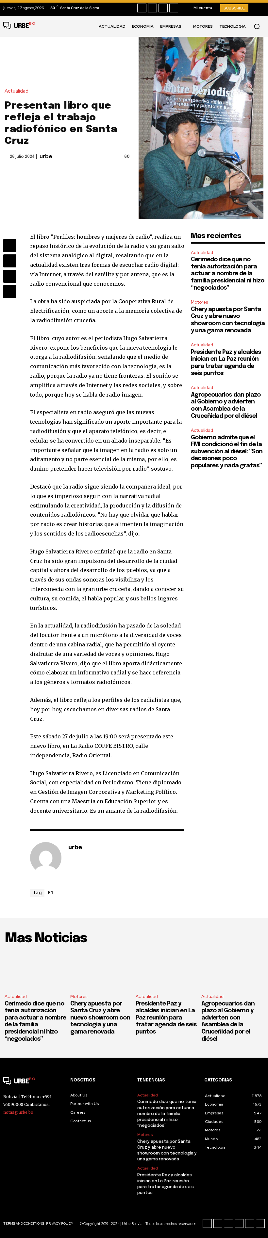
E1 (51, 892)
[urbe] (45, 857)
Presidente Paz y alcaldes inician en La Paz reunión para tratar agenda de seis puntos (166, 1018)
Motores (199, 302)
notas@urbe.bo (18, 1112)
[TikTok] (163, 8)
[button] (257, 26)
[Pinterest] (9, 276)
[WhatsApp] (9, 291)
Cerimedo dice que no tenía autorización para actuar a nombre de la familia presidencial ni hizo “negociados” (227, 274)
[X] (173, 8)
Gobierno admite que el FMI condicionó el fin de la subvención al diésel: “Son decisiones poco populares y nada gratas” (226, 452)
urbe (46, 156)
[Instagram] (152, 8)
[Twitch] (239, 1223)
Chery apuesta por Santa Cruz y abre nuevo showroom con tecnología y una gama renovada (100, 1018)
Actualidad (16, 91)
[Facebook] (141, 8)
